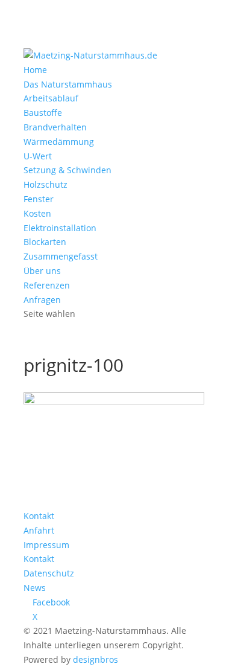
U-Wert (38, 156)
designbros (95, 659)
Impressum (46, 545)
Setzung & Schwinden (67, 170)
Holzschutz (45, 184)
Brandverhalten (55, 127)
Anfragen (42, 299)
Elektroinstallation (60, 228)
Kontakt (39, 516)
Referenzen (47, 285)
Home (35, 69)
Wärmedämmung (59, 141)
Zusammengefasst (61, 256)
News (35, 587)
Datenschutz (49, 573)
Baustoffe (43, 112)
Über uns (42, 270)
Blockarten (45, 241)
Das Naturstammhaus (68, 84)
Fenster (39, 199)
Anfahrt (39, 530)
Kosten (37, 213)
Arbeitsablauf (51, 98)
